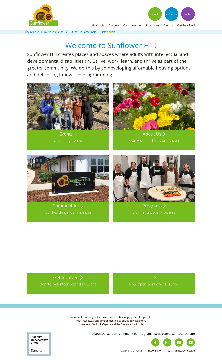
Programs (152, 25)
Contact (188, 14)
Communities (132, 25)
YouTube (191, 342)
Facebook (155, 342)
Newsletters (162, 334)
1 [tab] (111, 32)
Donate (155, 14)
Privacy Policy (154, 350)
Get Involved (186, 25)
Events (168, 25)
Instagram (167, 342)
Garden (113, 25)
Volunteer (171, 14)
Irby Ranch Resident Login (180, 350)
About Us (97, 25)
